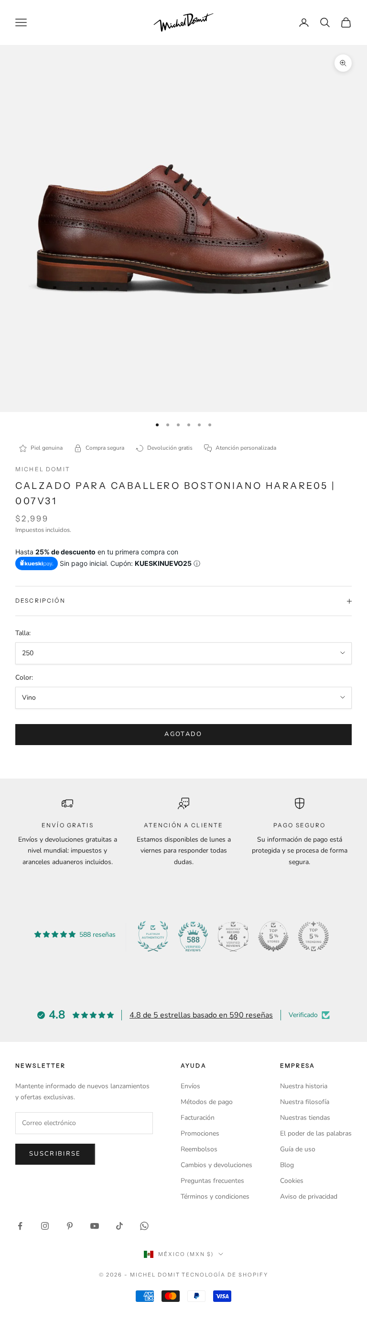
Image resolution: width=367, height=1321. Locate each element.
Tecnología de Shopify (225, 1274)
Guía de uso (297, 1149)
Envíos (190, 1086)
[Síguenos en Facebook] (20, 1226)
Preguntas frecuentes (212, 1180)
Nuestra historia (303, 1086)
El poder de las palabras (316, 1133)
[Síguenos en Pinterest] (70, 1226)
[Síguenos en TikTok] (119, 1226)
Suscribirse (55, 1153)
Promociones (200, 1133)
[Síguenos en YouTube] (94, 1226)
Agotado (183, 734)
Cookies (291, 1180)
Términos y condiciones (215, 1196)
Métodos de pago (207, 1101)
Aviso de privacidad (308, 1196)
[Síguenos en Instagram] (45, 1226)
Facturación (198, 1117)
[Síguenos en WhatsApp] (144, 1226)
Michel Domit (42, 469)
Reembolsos (199, 1149)
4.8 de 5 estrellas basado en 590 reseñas (201, 1015)
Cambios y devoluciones (216, 1164)
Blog (287, 1164)
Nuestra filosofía (304, 1101)
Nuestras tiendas (305, 1117)
